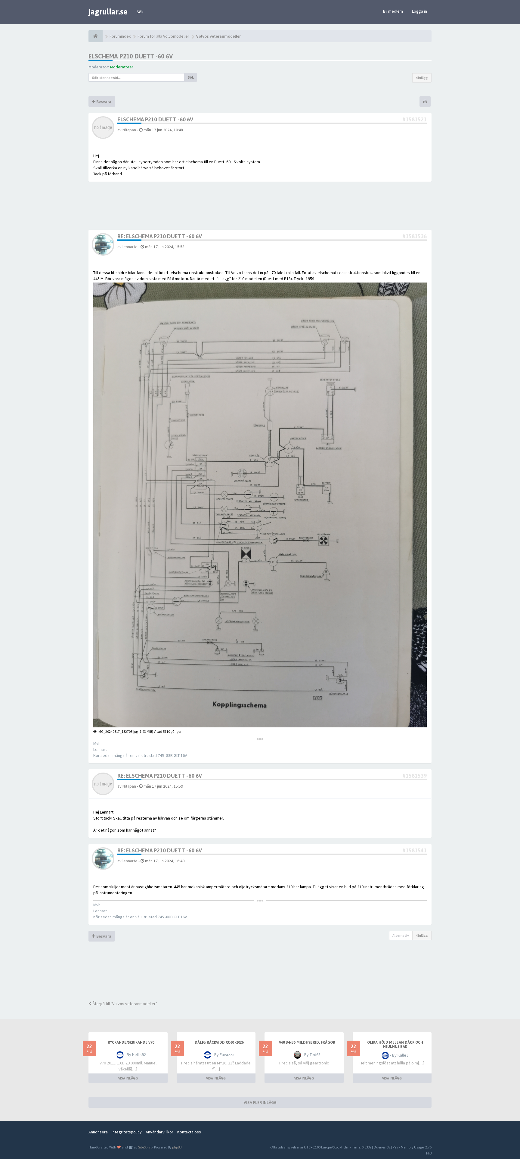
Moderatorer (121, 67)
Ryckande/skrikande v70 (131, 1042)
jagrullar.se (108, 11)
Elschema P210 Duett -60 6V (130, 56)
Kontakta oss (189, 1132)
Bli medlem (393, 11)
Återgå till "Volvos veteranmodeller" (124, 1003)
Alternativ (400, 935)
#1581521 (414, 119)
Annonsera (98, 1132)
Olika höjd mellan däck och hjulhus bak (395, 1044)
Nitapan (129, 130)
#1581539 (414, 776)
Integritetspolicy (127, 1132)
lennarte (130, 246)
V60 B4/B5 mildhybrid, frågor (307, 1042)
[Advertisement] (264, 975)
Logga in (419, 11)
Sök (140, 11)
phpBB (176, 1147)
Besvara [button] (103, 101)
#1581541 (414, 850)
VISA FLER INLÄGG (260, 1102)
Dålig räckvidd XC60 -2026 (219, 1042)
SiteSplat (145, 1147)
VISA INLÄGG (128, 1078)
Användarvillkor (159, 1132)
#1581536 (414, 236)
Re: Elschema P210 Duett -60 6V (159, 236)
